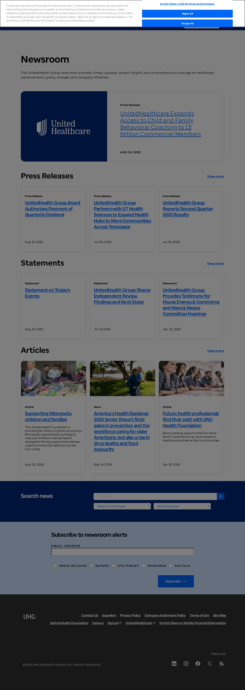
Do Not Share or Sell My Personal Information (187, 4)
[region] (122, 13)
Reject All (187, 13)
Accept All (187, 23)
